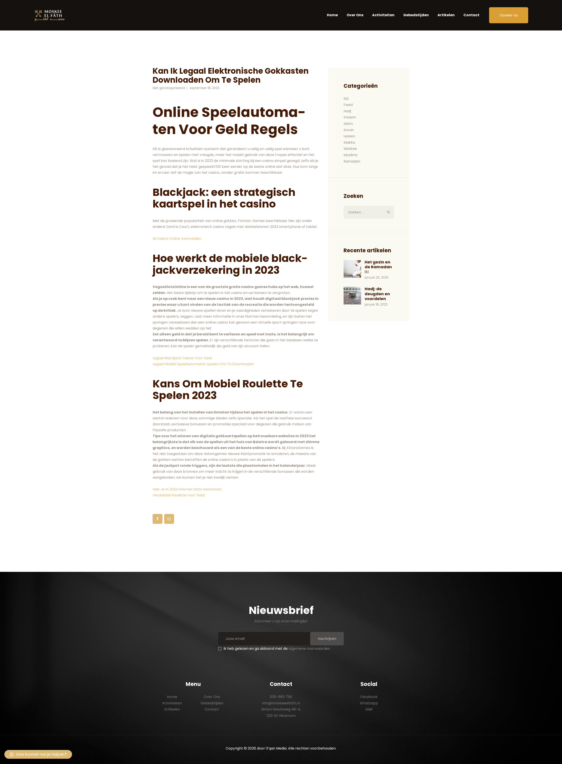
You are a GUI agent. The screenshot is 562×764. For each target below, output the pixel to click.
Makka (349, 142)
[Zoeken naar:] (369, 212)
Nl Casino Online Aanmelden (177, 238)
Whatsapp (369, 703)
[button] (38, 754)
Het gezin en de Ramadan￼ (378, 267)
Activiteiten (172, 703)
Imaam (350, 117)
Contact (212, 709)
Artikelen (172, 709)
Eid (346, 98)
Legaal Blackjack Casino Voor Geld (182, 358)
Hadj (347, 111)
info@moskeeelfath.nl (281, 703)
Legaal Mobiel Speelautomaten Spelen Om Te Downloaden (203, 364)
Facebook (369, 696)
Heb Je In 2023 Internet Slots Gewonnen (187, 489)
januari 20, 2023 (376, 277)
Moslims (350, 154)
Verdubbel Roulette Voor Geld (179, 495)
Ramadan (352, 161)
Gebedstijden (211, 703)
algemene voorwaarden (309, 648)
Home (172, 696)
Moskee (350, 148)
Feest (348, 104)
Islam (348, 123)
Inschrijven (327, 638)
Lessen (349, 136)
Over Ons (212, 696)
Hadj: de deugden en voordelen (377, 293)
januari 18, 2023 (376, 304)
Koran (349, 129)
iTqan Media (276, 748)
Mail (369, 709)
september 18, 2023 (204, 88)
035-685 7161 (281, 696)
